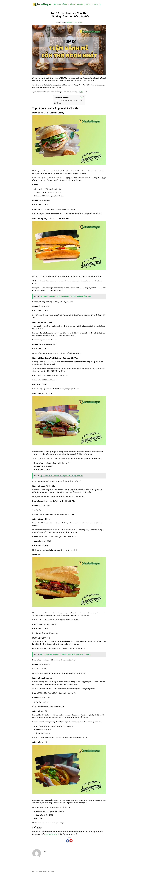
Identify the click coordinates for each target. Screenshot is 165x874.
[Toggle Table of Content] (81, 97)
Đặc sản (73, 4)
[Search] (55, 4)
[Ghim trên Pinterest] (71, 840)
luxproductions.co (51, 834)
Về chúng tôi (96, 4)
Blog (59, 4)
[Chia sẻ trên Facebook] (67, 840)
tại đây (81, 92)
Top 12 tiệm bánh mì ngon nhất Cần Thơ (69, 100)
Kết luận (58, 103)
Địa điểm (80, 4)
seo (81, 22)
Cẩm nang (65, 4)
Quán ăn (87, 4)
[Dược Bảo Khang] (41, 4)
